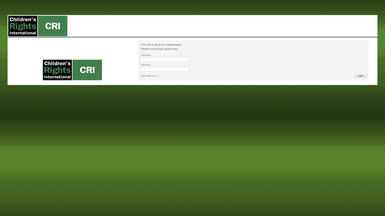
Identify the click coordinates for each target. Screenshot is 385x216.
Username (146, 55)
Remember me (148, 76)
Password (146, 65)
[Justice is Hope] (38, 26)
